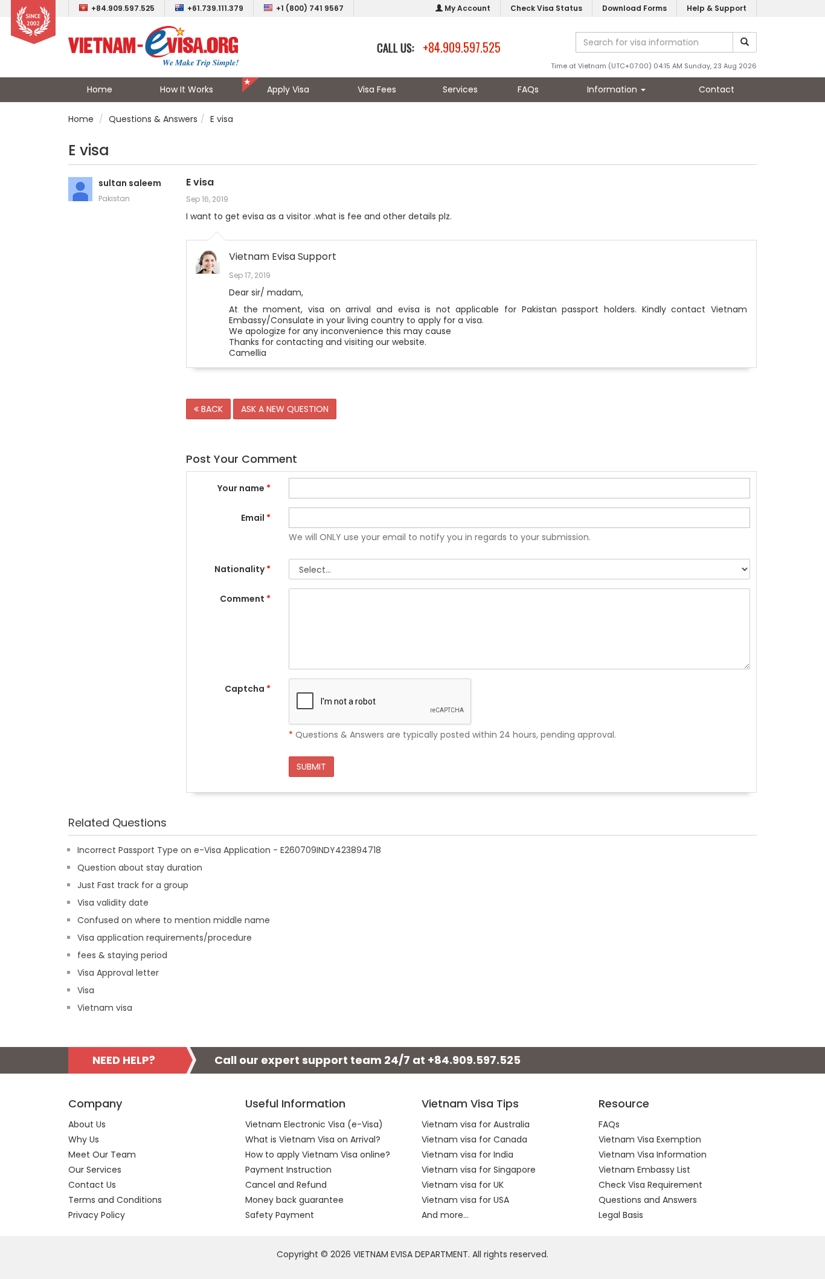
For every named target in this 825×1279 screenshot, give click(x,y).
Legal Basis (621, 1215)
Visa (85, 990)
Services (460, 89)
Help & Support (716, 8)
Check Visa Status (546, 8)
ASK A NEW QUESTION (285, 409)
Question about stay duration (139, 868)
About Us (87, 1124)
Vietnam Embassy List (644, 1170)
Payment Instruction (288, 1170)
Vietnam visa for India (467, 1155)
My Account (466, 8)
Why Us (83, 1139)
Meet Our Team (102, 1155)
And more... (445, 1215)
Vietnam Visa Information (653, 1155)
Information (613, 89)
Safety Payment (279, 1215)
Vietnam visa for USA (465, 1200)
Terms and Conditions (115, 1200)
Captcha (248, 689)
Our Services (94, 1170)
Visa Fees (377, 89)
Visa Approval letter (118, 973)
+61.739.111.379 (215, 8)
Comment (245, 599)
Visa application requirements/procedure (164, 938)
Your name (244, 488)
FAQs (528, 89)
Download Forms (634, 8)
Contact (716, 89)
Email (256, 518)
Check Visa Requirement (650, 1185)
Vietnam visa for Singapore (479, 1170)
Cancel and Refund (286, 1185)
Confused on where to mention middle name (173, 920)
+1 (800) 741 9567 (310, 8)
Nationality (242, 569)
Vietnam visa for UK (463, 1185)
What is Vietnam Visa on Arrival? (312, 1139)
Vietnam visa (104, 1008)
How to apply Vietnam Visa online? (317, 1155)
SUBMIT (311, 767)
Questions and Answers (648, 1200)
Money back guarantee (294, 1200)
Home (99, 89)
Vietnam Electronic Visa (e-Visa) (314, 1124)
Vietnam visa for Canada (474, 1139)
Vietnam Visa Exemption (650, 1139)
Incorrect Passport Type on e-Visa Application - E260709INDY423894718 (229, 850)
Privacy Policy (96, 1215)
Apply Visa (288, 89)
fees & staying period (122, 955)
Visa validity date (113, 903)
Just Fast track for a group (132, 885)
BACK (211, 409)
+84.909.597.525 (123, 8)
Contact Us (92, 1185)
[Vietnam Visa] (153, 46)
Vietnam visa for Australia (476, 1124)
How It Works (186, 89)
